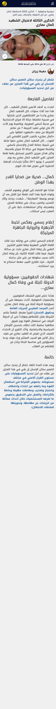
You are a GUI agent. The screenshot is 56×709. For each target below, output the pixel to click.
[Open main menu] (52, 3)
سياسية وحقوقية (46, 11)
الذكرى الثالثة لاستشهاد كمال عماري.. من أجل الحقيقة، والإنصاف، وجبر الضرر (30, 13)
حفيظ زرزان (39, 71)
